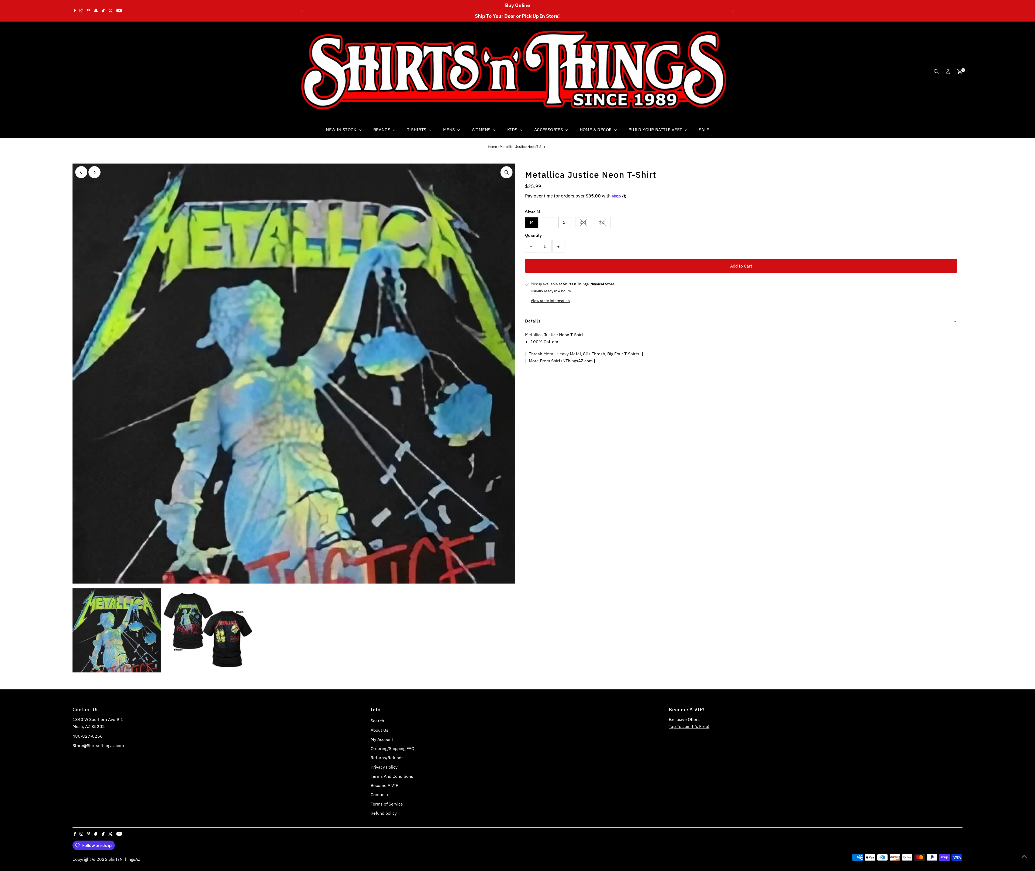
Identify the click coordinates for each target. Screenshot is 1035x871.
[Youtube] (119, 10)
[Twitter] (110, 10)
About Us (379, 730)
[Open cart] (959, 71)
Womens (482, 129)
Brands (382, 129)
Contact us (381, 794)
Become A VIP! (385, 785)
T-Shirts (417, 129)
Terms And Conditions (392, 776)
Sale (704, 129)
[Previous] (302, 11)
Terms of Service (387, 804)
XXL (585, 223)
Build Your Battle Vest (656, 129)
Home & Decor (596, 129)
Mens (449, 129)
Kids (513, 129)
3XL (605, 223)
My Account (382, 739)
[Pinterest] (88, 10)
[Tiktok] (103, 10)
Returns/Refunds (387, 757)
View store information (550, 301)
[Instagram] (81, 10)
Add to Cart (741, 266)
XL (565, 222)
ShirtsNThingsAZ (124, 859)
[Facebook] (75, 10)
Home (492, 146)
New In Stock (341, 129)
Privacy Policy (384, 767)
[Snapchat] (95, 10)
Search (377, 720)
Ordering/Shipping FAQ (392, 748)
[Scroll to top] (1024, 856)
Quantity (533, 235)
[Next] (733, 11)
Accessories (549, 129)
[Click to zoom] (507, 172)
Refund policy (384, 813)
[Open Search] (936, 71)
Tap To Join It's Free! (689, 726)
